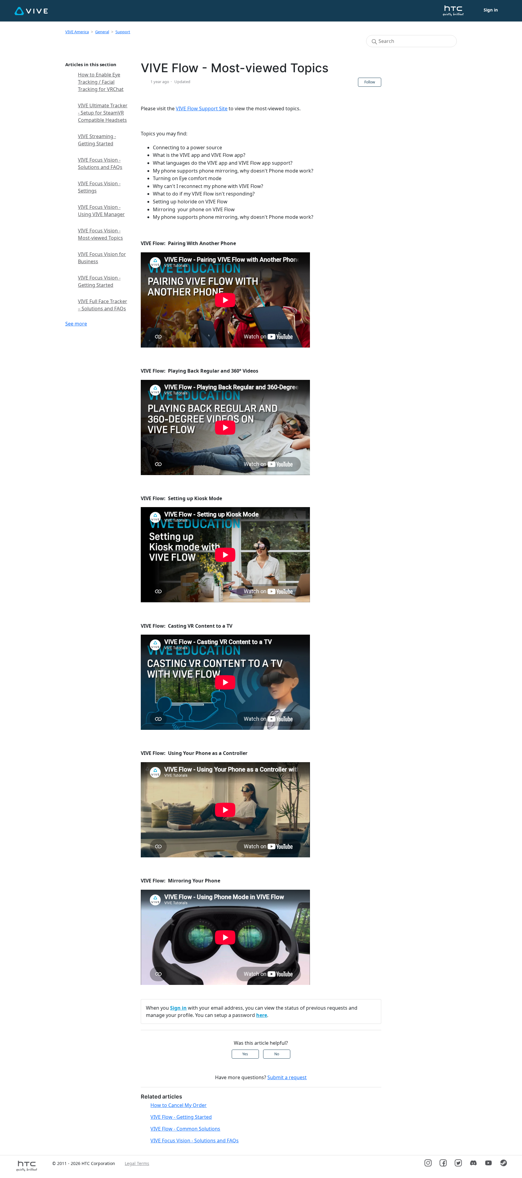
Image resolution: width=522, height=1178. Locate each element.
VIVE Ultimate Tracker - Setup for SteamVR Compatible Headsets (102, 112)
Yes (245, 1054)
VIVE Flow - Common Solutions (185, 1128)
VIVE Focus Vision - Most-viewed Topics (100, 234)
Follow (369, 82)
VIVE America (77, 31)
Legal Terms (137, 1163)
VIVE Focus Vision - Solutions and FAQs (100, 163)
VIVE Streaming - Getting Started (97, 140)
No (276, 1054)
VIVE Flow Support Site (201, 108)
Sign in (178, 1008)
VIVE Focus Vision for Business (102, 258)
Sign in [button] (491, 10)
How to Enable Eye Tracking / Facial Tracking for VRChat (101, 81)
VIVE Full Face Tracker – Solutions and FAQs (102, 305)
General (102, 31)
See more (76, 323)
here (261, 1015)
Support (122, 31)
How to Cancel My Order (178, 1105)
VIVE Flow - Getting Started (181, 1117)
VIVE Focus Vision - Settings (99, 187)
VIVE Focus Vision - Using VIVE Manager (101, 211)
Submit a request (287, 1077)
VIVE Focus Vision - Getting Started (99, 281)
